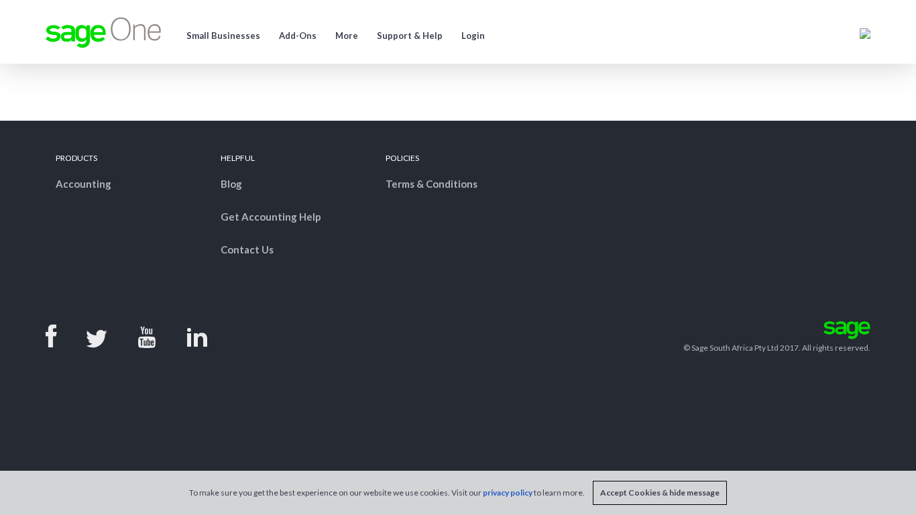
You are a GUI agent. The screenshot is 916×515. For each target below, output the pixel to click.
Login (473, 35)
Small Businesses (223, 35)
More (346, 35)
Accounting (83, 184)
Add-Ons (298, 35)
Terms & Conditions (431, 184)
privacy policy (507, 493)
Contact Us (247, 249)
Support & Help (410, 35)
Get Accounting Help (271, 217)
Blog (231, 184)
